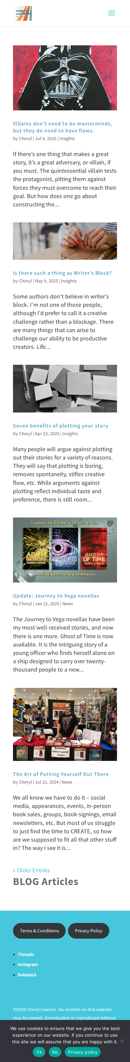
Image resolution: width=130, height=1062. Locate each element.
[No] (121, 1041)
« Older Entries (31, 870)
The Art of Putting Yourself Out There (61, 774)
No (55, 1052)
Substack (27, 975)
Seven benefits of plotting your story (61, 425)
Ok (39, 1052)
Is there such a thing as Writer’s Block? (62, 272)
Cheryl (25, 138)
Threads (26, 954)
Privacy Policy (88, 931)
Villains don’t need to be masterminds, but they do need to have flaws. (62, 127)
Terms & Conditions (39, 931)
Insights (67, 138)
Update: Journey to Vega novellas (56, 595)
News (67, 604)
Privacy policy (82, 1052)
